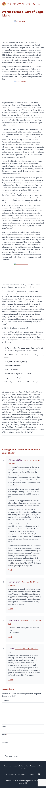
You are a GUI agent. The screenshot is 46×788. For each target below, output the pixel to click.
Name (4, 727)
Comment (6, 700)
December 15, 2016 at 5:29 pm (26, 649)
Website (5, 742)
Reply (10, 570)
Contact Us (21, 774)
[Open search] (34, 4)
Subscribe (10, 774)
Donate (31, 774)
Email (4, 734)
